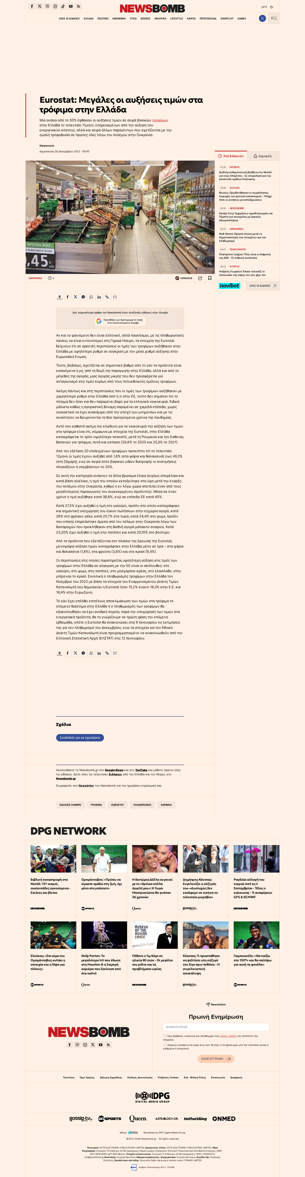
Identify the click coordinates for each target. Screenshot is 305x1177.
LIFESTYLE (176, 18)
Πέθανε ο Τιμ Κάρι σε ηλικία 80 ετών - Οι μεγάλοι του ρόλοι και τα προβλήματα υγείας (152, 962)
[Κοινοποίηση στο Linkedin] (99, 297)
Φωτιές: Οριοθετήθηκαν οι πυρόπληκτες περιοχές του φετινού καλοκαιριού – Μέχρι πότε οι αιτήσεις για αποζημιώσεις (245, 196)
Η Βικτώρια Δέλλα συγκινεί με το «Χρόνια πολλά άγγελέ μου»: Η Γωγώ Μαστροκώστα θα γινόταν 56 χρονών (152, 888)
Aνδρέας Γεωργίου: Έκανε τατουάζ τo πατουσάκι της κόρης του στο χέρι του (242, 273)
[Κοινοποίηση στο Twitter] (75, 297)
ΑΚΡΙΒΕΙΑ (166, 804)
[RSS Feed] (78, 6)
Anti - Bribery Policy (195, 1077)
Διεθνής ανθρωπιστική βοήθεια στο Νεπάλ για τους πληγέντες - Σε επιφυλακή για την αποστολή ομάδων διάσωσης (245, 175)
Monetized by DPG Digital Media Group (164, 1132)
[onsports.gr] (109, 1118)
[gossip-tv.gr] (81, 1118)
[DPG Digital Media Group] (152, 1097)
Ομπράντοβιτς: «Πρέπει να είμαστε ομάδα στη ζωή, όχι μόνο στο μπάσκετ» (101, 883)
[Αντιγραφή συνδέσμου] (200, 278)
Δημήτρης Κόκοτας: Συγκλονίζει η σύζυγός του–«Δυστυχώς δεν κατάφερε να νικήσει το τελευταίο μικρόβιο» (200, 888)
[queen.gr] (138, 1118)
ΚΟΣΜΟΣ (145, 18)
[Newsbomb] (89, 1033)
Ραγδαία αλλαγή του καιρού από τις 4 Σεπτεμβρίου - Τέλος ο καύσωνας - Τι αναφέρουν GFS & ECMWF (253, 888)
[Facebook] (31, 6)
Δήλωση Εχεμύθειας (111, 1077)
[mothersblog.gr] (195, 1118)
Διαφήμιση (236, 1077)
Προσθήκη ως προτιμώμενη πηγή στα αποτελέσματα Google (123, 321)
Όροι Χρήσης (87, 1077)
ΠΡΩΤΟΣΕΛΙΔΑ (208, 18)
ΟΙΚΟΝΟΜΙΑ (119, 18)
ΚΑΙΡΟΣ (191, 18)
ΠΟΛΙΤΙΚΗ (102, 18)
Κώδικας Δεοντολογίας (140, 1077)
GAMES (242, 18)
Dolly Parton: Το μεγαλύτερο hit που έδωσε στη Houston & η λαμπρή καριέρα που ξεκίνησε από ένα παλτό (101, 964)
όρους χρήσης (228, 1036)
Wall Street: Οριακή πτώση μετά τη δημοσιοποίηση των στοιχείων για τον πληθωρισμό (242, 237)
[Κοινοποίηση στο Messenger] (83, 297)
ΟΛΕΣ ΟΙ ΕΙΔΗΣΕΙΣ (69, 18)
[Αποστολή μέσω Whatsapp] (91, 297)
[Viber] (47, 6)
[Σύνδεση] (262, 18)
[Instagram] (55, 6)
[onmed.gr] (224, 1118)
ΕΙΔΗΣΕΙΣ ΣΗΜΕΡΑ (70, 804)
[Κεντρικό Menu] (273, 18)
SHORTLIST (227, 18)
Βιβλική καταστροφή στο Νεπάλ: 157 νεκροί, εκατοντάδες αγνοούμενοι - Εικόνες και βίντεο (51, 886)
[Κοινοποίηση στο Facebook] (67, 297)
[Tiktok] (63, 6)
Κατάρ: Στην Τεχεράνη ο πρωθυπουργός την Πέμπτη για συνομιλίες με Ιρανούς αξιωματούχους (246, 217)
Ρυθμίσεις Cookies (168, 1077)
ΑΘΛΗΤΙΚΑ (160, 18)
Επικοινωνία (218, 1077)
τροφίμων (160, 120)
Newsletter (86, 785)
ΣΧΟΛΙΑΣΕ (186, 278)
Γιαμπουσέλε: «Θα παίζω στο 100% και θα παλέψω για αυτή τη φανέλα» (252, 960)
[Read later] (210, 278)
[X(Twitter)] (39, 6)
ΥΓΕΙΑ (133, 18)
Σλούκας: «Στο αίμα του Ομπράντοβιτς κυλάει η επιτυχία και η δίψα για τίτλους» (48, 962)
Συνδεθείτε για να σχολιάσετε (80, 737)
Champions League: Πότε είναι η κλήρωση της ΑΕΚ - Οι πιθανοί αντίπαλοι (245, 256)
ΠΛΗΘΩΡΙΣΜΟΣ (142, 804)
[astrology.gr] (166, 1118)
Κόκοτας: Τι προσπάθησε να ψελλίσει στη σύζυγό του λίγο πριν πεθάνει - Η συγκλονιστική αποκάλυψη (201, 964)
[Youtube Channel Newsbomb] (70, 6)
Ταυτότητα (68, 1077)
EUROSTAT (117, 804)
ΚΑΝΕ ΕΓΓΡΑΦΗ (212, 1058)
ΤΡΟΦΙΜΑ (96, 804)
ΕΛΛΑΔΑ (88, 18)
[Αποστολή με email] (114, 297)
